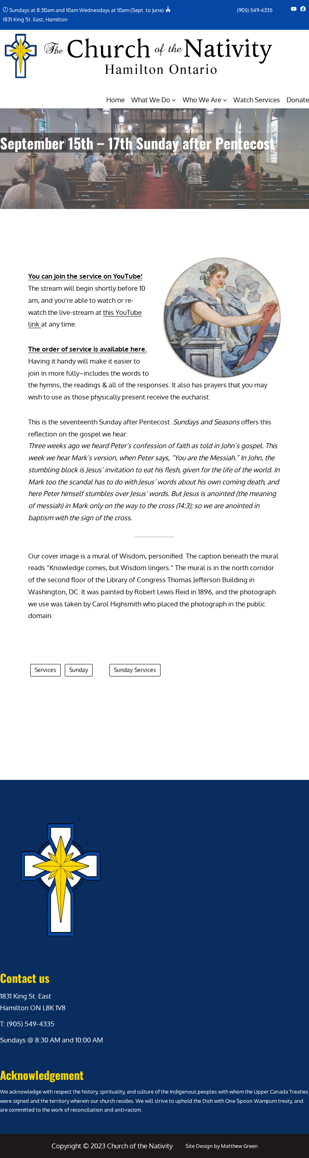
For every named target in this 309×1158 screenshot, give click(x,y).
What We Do (150, 99)
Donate (297, 99)
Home (115, 99)
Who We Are (202, 99)
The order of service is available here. (87, 349)
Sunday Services (135, 669)
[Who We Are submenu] (225, 99)
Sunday (78, 669)
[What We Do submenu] (174, 99)
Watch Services (256, 99)
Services (45, 669)
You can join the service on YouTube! (85, 276)
